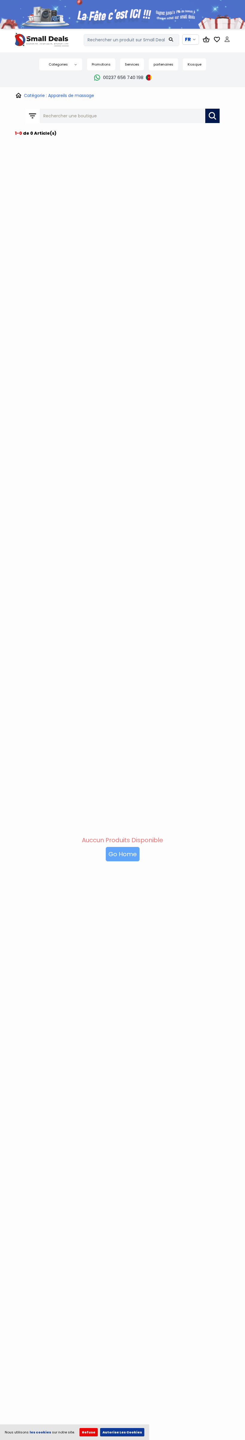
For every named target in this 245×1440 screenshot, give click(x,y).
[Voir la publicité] (122, 14)
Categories (58, 64)
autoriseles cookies (122, 1432)
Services (132, 64)
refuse (88, 1432)
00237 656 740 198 (123, 77)
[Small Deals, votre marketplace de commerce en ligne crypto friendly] (49, 39)
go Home (122, 854)
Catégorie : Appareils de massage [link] (59, 95)
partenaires (163, 64)
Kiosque (194, 64)
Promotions (101, 64)
